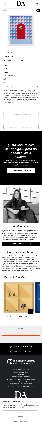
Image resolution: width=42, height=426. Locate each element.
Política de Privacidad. (18, 407)
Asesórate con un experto (21, 170)
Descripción (8, 87)
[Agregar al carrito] (30, 311)
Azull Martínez (8, 56)
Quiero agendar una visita (21, 243)
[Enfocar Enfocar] (21, 30)
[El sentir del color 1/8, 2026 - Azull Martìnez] (19, 297)
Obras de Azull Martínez (15, 277)
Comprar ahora (21, 121)
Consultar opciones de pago (21, 127)
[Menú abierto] (6, 4)
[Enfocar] (8, 43)
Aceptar (20, 412)
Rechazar (20, 416)
